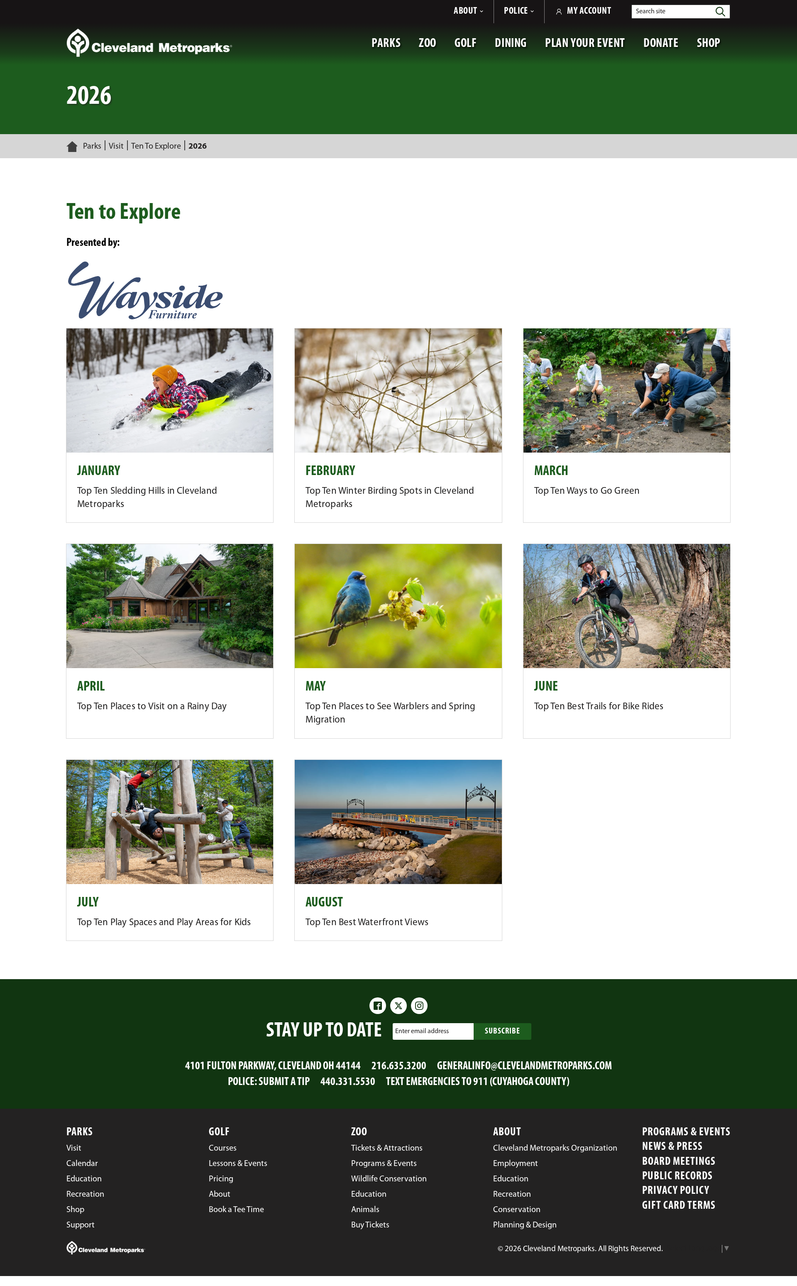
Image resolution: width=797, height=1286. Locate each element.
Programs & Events (686, 1132)
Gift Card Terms (679, 1206)
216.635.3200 (399, 1066)
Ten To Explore (156, 146)
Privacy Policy (675, 1191)
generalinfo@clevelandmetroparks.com (524, 1066)
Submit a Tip (284, 1082)
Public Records (677, 1176)
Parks (92, 146)
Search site (650, 11)
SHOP (714, 48)
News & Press (672, 1147)
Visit (116, 146)
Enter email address (422, 1031)
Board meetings (679, 1162)
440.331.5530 (347, 1082)
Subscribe (502, 1031)
